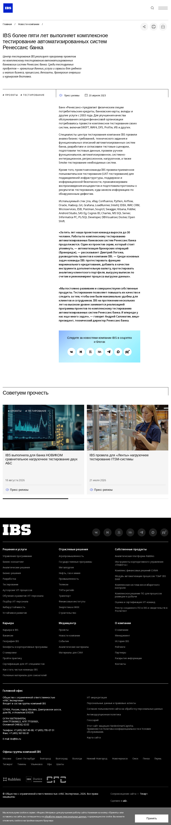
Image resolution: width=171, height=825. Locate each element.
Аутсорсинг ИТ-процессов (17, 590)
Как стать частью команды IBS (20, 669)
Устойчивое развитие (15, 612)
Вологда (77, 758)
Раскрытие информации (128, 658)
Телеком (63, 584)
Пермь (157, 758)
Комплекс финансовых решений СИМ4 (136, 570)
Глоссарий (93, 720)
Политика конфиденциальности (121, 728)
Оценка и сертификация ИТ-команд (135, 602)
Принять (151, 818)
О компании (121, 629)
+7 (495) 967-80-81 (19, 733)
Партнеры (120, 652)
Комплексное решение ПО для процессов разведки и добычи (138, 595)
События (64, 641)
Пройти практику (12, 658)
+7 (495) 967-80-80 (144, 8)
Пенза (146, 758)
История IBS (122, 641)
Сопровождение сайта (123, 793)
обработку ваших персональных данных (65, 816)
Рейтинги (120, 646)
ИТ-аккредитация (97, 697)
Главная (7, 24)
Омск (135, 758)
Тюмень (21, 764)
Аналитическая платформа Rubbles (134, 556)
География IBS (11, 641)
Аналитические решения (16, 567)
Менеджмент (122, 635)
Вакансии (8, 635)
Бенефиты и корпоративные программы (25, 646)
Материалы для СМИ (71, 652)
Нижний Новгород (97, 758)
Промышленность (69, 578)
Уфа (49, 764)
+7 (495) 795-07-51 (44, 730)
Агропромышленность (71, 556)
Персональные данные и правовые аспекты (111, 703)
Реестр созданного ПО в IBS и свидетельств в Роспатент (141, 609)
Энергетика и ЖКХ (69, 607)
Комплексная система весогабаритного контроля (137, 586)
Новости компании (28, 24)
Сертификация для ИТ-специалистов (24, 663)
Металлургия (66, 567)
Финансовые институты (72, 601)
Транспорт (65, 595)
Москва (7, 758)
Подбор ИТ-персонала (15, 601)
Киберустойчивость (14, 607)
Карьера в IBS (10, 629)
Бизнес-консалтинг (13, 561)
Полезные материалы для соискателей (25, 675)
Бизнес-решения (12, 573)
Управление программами (17, 556)
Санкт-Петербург (25, 758)
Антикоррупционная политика (104, 714)
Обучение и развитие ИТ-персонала (23, 595)
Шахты (60, 764)
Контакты (120, 663)
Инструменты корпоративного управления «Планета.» (139, 563)
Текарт (144, 793)
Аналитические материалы (74, 646)
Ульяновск (37, 764)
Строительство (67, 612)
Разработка (9, 578)
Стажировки (10, 652)
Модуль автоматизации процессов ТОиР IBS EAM (140, 578)
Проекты (64, 629)
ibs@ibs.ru (15, 738)
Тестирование (10, 584)
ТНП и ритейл (66, 590)
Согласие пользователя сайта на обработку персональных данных (125, 708)
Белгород (45, 758)
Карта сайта (94, 737)
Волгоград (62, 758)
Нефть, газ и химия (69, 573)
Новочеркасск (120, 758)
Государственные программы (75, 561)
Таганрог (8, 764)
